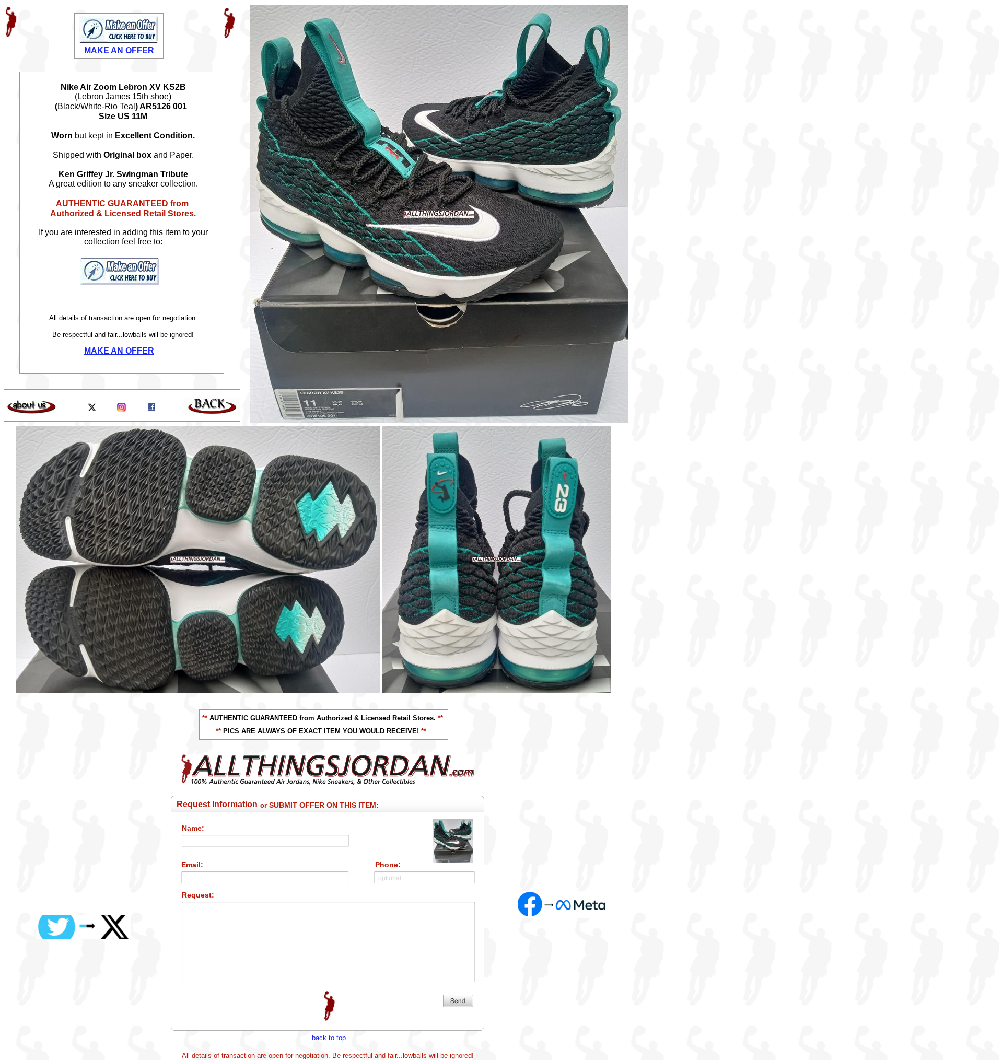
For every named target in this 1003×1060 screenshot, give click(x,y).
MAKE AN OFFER (119, 350)
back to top (329, 1038)
